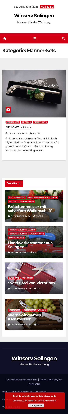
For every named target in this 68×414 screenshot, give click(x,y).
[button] (63, 38)
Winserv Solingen (34, 16)
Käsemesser (14, 310)
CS (34, 252)
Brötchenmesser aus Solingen (42, 198)
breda (36, 133)
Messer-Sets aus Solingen (21, 202)
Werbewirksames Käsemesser (24, 317)
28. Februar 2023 (21, 288)
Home (5, 391)
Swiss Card (14, 278)
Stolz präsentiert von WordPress (22, 379)
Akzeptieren (36, 405)
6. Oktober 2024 (21, 216)
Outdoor (26, 122)
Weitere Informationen (47, 401)
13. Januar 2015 (18, 133)
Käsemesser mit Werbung (34, 310)
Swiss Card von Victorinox (31, 283)
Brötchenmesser (17, 198)
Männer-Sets (12, 122)
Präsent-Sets (40, 122)
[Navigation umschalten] (34, 38)
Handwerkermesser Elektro (22, 230)
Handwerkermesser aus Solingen (30, 245)
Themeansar (34, 383)
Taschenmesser (16, 238)
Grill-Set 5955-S (18, 127)
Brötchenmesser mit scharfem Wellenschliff (30, 208)
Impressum (40, 391)
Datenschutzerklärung (22, 391)
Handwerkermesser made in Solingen (26, 234)
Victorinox (27, 278)
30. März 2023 (19, 252)
